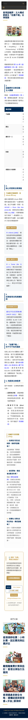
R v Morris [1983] (12, 233)
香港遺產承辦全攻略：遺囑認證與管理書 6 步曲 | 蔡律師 (13, 698)
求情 (15, 395)
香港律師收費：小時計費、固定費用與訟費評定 (13, 640)
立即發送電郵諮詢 (14, 578)
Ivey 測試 (11, 213)
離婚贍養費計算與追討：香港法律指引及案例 (13, 669)
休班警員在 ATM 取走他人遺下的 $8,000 (14, 365)
